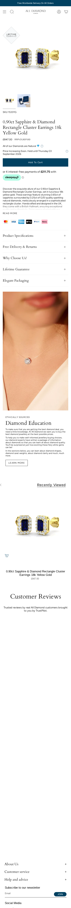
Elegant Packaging (16, 280)
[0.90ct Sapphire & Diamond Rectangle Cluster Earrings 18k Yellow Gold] (35, 527)
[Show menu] (4, 12)
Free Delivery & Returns (20, 247)
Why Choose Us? (15, 258)
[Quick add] (7, 555)
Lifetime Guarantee (16, 269)
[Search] (12, 12)
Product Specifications (18, 235)
